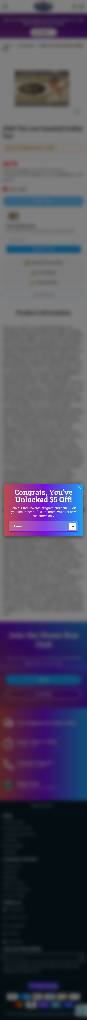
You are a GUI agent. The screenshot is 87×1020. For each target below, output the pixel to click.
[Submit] (73, 526)
